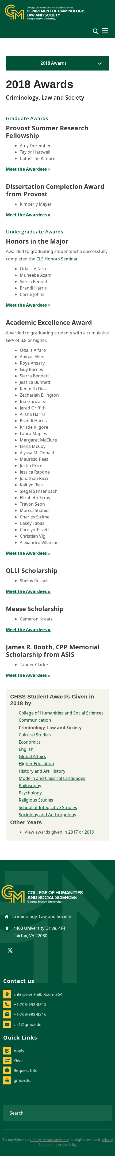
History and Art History (42, 771)
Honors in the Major (37, 241)
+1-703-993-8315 (30, 1004)
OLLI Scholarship (31, 570)
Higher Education (36, 764)
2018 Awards (53, 63)
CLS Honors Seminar (56, 259)
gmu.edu (22, 1080)
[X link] (10, 951)
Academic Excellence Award (49, 322)
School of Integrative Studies (48, 807)
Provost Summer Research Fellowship (47, 132)
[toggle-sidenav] (98, 63)
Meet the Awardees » (28, 169)
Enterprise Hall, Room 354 (38, 994)
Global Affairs (32, 756)
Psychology (30, 793)
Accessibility (67, 1144)
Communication (35, 720)
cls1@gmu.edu (27, 1024)
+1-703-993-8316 (30, 1014)
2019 (89, 832)
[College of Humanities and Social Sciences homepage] (47, 890)
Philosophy (30, 785)
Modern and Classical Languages (52, 778)
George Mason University (49, 1140)
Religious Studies (36, 800)
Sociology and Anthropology (47, 815)
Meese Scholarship (35, 608)
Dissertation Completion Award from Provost (55, 190)
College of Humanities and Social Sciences (61, 713)
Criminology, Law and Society (41, 916)
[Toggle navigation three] (105, 30)
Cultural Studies (35, 735)
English (26, 749)
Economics (30, 742)
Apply (19, 1050)
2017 (73, 832)
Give (18, 1060)
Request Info (25, 1070)
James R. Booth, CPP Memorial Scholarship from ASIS (52, 651)
